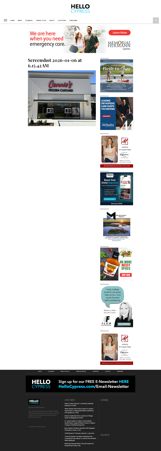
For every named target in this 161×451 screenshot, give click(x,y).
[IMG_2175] (116, 242)
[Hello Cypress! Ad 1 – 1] (116, 167)
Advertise (96, 371)
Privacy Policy (65, 371)
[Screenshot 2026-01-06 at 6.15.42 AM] (62, 125)
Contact (107, 371)
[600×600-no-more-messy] (116, 280)
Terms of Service (81, 371)
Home (12, 20)
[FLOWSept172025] (116, 327)
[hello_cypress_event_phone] (116, 205)
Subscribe (73, 20)
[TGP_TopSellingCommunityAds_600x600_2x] (116, 92)
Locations (62, 20)
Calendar (29, 20)
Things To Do (41, 20)
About (52, 20)
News (20, 20)
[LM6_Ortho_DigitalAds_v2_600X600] (116, 129)
